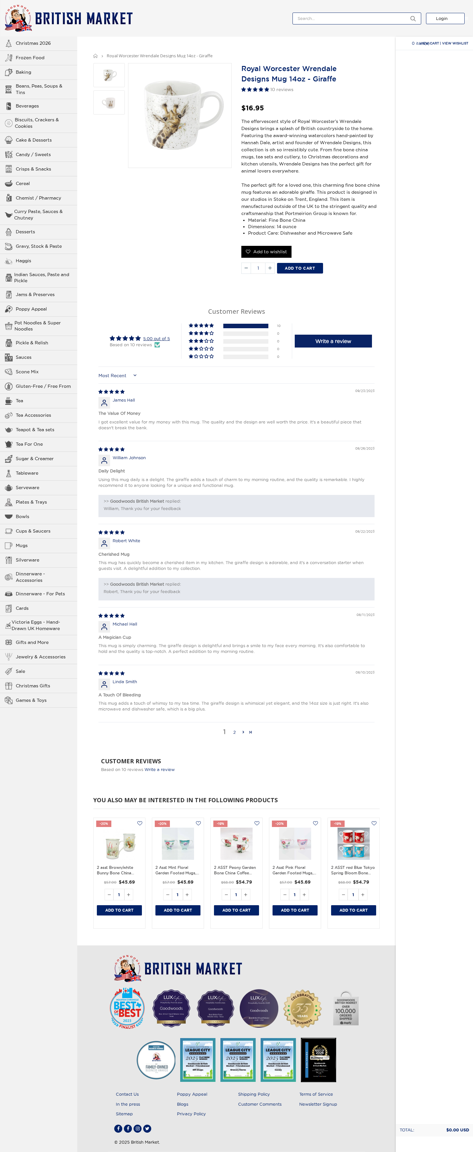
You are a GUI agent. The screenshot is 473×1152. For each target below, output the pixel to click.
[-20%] (119, 844)
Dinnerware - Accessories (30, 577)
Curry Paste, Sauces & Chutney (38, 214)
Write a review (159, 769)
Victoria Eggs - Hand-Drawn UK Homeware (36, 625)
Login (442, 18)
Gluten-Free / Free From (43, 386)
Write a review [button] (333, 341)
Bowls (22, 516)
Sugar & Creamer (35, 458)
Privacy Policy (191, 1113)
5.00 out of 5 (156, 338)
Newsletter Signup (318, 1104)
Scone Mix (27, 371)
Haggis (23, 260)
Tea (19, 400)
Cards (22, 608)
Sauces (24, 357)
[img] (111, 391)
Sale (20, 671)
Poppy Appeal (31, 308)
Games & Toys (31, 700)
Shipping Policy (254, 1094)
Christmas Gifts (33, 685)
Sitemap (124, 1113)
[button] (255, 89)
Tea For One (29, 444)
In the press (128, 1104)
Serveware (27, 487)
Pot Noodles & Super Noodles (37, 326)
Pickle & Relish (32, 342)
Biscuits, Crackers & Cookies (37, 123)
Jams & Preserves (35, 294)
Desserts (25, 231)
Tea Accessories (33, 415)
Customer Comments (260, 1104)
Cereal (23, 183)
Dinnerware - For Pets (40, 593)
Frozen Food (30, 57)
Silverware (27, 559)
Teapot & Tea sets (35, 429)
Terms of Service (316, 1094)
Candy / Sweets (33, 154)
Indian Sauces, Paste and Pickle (41, 277)
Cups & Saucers (33, 531)
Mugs (22, 545)
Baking (23, 72)
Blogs (182, 1104)
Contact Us (127, 1094)
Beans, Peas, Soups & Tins (39, 89)
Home (95, 56)
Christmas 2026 (33, 43)
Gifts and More (32, 642)
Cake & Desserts (34, 140)
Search (413, 18)
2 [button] (234, 732)
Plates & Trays (31, 502)
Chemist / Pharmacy (38, 197)
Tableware (27, 473)
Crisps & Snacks (33, 169)
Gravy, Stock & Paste (39, 246)
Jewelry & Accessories (41, 656)
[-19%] (236, 844)
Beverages (27, 105)
